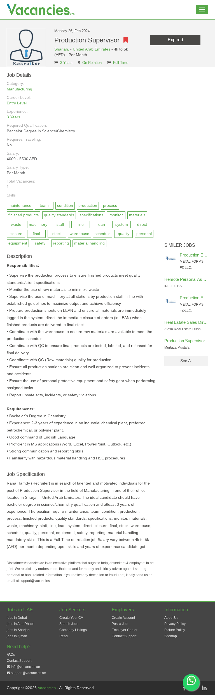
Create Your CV (71, 618)
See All (186, 360)
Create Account (123, 618)
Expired (175, 39)
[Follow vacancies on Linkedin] (204, 688)
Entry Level (17, 103)
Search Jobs (68, 624)
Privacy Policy (175, 624)
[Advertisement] (186, 156)
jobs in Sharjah (18, 630)
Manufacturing (19, 89)
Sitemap (170, 636)
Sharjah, (62, 49)
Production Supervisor (184, 340)
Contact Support (124, 636)
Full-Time (120, 63)
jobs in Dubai (17, 618)
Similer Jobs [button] (179, 245)
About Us (171, 618)
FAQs (11, 654)
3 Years (66, 63)
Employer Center (124, 630)
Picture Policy (174, 630)
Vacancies (47, 688)
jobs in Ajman (17, 636)
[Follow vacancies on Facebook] (184, 688)
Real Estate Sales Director (188, 322)
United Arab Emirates (91, 49)
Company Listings (73, 630)
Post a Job (120, 624)
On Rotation (92, 63)
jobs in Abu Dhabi (20, 624)
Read (63, 636)
